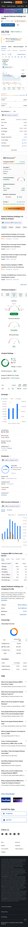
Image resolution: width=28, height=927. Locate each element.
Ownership (14, 50)
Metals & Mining (22, 605)
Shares (4, 6)
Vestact (7, 249)
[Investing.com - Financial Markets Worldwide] (9, 2)
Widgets (3, 852)
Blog (2, 842)
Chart (10, 46)
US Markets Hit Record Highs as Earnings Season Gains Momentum (13, 256)
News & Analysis (18, 46)
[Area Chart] (5, 54)
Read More (4, 600)
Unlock (17, 580)
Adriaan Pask (9, 279)
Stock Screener (11, 6)
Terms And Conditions (6, 906)
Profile (9, 50)
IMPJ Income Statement (10, 502)
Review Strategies (10, 41)
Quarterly (9, 510)
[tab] (7, 295)
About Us (17, 842)
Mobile (3, 845)
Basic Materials (22, 608)
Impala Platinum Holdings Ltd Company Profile (12, 588)
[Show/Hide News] (10, 54)
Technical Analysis (8, 290)
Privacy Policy (4, 911)
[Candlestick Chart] (3, 54)
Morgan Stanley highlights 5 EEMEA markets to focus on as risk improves (12, 266)
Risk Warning (4, 917)
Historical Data (22, 50)
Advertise (17, 845)
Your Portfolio (4, 848)
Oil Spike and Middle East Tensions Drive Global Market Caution (13, 276)
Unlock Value (22, 95)
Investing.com (9, 269)
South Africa (20, 6)
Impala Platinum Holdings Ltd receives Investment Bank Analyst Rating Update (13, 235)
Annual (3, 510)
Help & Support (19, 848)
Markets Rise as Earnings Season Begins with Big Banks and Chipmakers (13, 245)
